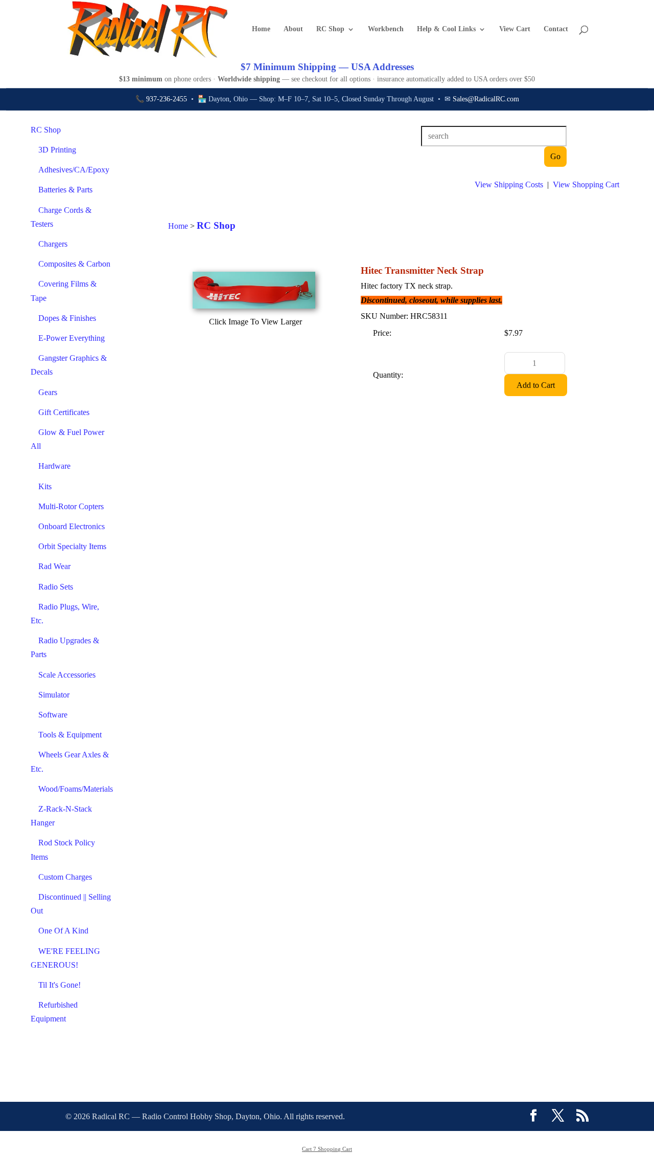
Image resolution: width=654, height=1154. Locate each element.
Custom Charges (65, 877)
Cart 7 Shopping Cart (327, 1149)
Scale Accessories (67, 674)
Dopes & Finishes (67, 318)
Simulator (53, 694)
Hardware (54, 466)
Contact (556, 29)
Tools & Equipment (70, 734)
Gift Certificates (63, 412)
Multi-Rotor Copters (71, 506)
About (293, 29)
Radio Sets (55, 586)
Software (52, 714)
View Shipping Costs (509, 184)
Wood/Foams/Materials (75, 789)
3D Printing (57, 149)
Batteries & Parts (65, 189)
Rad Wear (54, 566)
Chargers (52, 243)
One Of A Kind (63, 930)
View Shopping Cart (586, 184)
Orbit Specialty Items (72, 546)
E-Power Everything (71, 338)
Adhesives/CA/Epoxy (73, 169)
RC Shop (330, 29)
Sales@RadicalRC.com (486, 99)
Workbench (386, 29)
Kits (45, 486)
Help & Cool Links (446, 29)
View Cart (514, 29)
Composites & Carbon (74, 263)
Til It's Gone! (59, 985)
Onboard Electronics (71, 526)
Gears (47, 392)
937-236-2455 (166, 99)
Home (261, 29)
